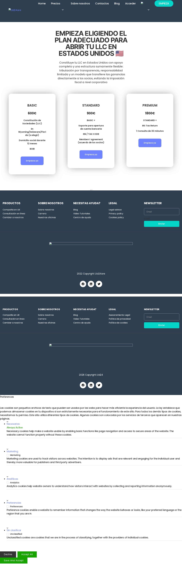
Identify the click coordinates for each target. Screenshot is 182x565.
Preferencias (14, 503)
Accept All (27, 554)
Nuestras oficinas (47, 217)
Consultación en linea (14, 213)
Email (147, 218)
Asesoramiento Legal (119, 315)
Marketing (12, 451)
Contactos (102, 3)
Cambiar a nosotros (13, 217)
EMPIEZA (164, 3)
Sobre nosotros (80, 3)
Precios (55, 3)
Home (42, 3)
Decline (8, 554)
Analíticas (12, 479)
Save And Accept (14, 560)
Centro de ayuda (82, 217)
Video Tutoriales (81, 213)
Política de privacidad (120, 318)
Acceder (130, 3)
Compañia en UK (11, 209)
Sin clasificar (14, 530)
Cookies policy (116, 217)
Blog (117, 3)
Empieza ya (32, 160)
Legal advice (115, 209)
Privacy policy (116, 213)
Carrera (42, 213)
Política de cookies (118, 322)
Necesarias (13, 424)
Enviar (161, 223)
